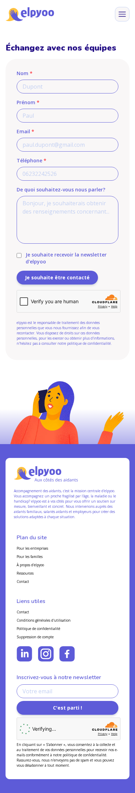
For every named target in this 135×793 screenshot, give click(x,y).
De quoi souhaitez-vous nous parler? (61, 189)
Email (25, 131)
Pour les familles (30, 556)
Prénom (28, 102)
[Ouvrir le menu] (122, 14)
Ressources (25, 573)
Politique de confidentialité (38, 628)
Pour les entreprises (32, 548)
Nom (25, 73)
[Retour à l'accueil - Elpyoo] (30, 14)
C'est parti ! (67, 707)
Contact (23, 581)
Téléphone (31, 160)
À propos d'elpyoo (30, 564)
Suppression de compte (35, 636)
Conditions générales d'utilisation (44, 620)
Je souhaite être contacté (57, 277)
